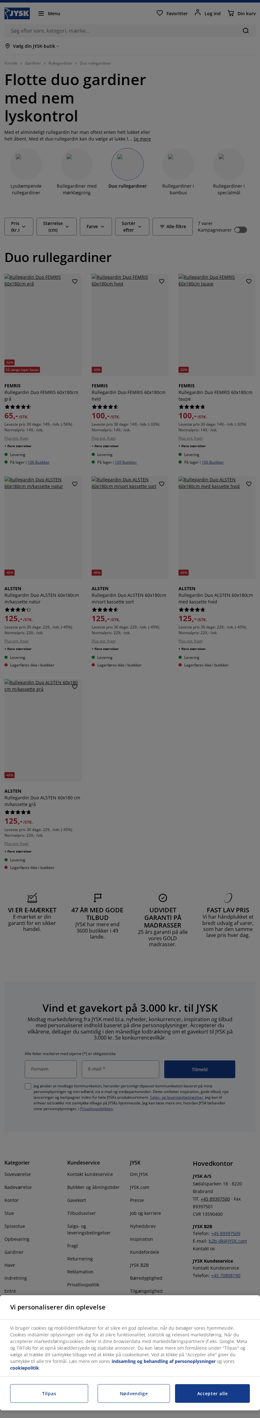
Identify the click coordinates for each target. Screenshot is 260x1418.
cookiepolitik (24, 1368)
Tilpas (49, 1393)
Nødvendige (134, 1393)
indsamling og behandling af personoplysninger (164, 1361)
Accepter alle (212, 1393)
